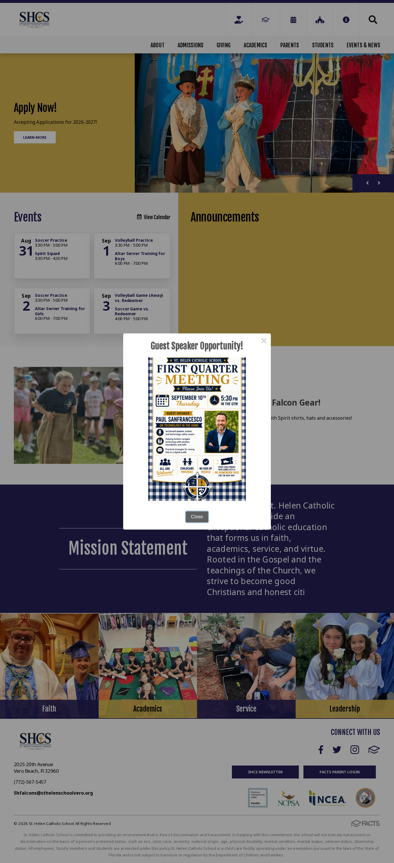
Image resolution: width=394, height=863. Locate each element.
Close (197, 516)
